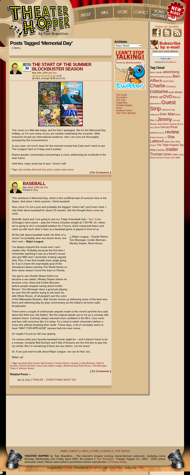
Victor (167, 154)
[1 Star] (33, 75)
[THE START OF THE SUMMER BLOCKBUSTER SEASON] (60, 125)
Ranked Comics (124, 110)
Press (119, 108)
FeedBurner (171, 62)
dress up (156, 97)
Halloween (166, 110)
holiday (27, 169)
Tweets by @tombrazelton (128, 62)
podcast (154, 132)
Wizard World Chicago (160, 157)
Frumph (68, 467)
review (172, 132)
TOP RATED (122, 451)
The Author (121, 97)
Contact (141, 11)
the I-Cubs (95, 219)
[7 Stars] (51, 75)
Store (122, 11)
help (173, 110)
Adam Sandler (156, 72)
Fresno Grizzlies (27, 366)
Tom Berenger (99, 366)
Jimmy (164, 119)
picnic (50, 169)
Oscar (157, 127)
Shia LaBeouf (162, 139)
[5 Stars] (45, 75)
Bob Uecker (34, 363)
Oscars (165, 127)
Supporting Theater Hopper (124, 104)
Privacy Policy (118, 461)
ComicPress (116, 467)
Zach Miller (175, 157)
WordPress (95, 467)
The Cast (120, 100)
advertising (171, 72)
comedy (74, 363)
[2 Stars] (36, 75)
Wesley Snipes (26, 368)
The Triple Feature (168, 144)
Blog (35, 190)
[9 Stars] (57, 75)
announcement (157, 76)
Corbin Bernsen (87, 363)
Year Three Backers (126, 113)
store (177, 141)
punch (162, 133)
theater (153, 145)
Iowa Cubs (42, 366)
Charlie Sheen (62, 363)
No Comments (100, 172)
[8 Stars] (54, 75)
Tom (54, 73)
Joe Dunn (163, 123)
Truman (156, 154)
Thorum (159, 11)
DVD (167, 96)
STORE (94, 451)
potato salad (60, 169)
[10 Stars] (60, 75)
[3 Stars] (39, 75)
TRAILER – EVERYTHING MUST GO (54, 379)
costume (159, 91)
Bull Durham (47, 363)
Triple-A (14, 368)
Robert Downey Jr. (158, 137)
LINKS (84, 451)
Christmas (171, 86)
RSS (140, 467)
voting (180, 155)
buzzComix (168, 81)
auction (169, 77)
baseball (22, 363)
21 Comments (100, 371)
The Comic (121, 95)
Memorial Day (39, 169)
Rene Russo (85, 366)
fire (175, 97)
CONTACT (107, 451)
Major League (55, 366)
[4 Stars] (42, 75)
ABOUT (74, 451)
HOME (64, 451)
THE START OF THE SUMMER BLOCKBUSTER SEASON (61, 66)
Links (104, 11)
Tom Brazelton (105, 458)
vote (174, 154)
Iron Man (168, 114)
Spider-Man (169, 142)
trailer (172, 149)
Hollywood (154, 114)
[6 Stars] (48, 75)
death (171, 92)
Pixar (174, 127)
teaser (71, 169)
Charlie (157, 85)
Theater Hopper (41, 19)
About (85, 11)
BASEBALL (34, 183)
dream (179, 92)
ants (20, 169)
